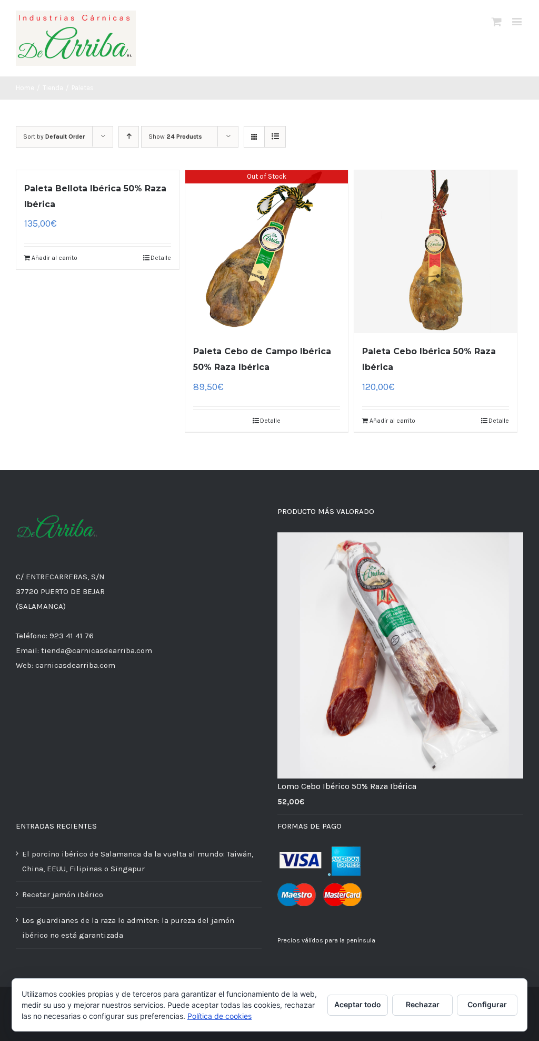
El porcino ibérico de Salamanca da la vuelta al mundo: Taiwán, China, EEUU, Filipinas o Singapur (137, 861)
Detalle (161, 257)
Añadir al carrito (54, 257)
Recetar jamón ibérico (62, 894)
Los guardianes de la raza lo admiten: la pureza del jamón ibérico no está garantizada (128, 928)
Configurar (487, 1004)
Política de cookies (219, 1015)
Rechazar (423, 1004)
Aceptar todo (357, 1004)
